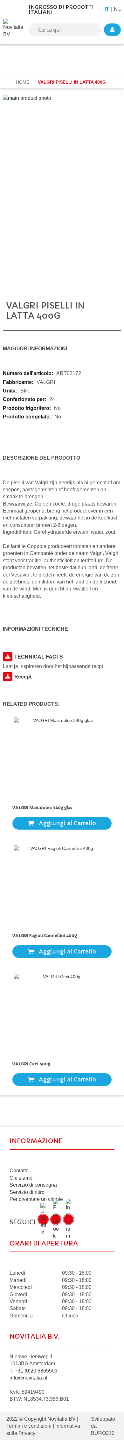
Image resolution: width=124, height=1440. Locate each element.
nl (117, 9)
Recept (22, 676)
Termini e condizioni (29, 1426)
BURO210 (102, 1433)
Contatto (19, 1170)
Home (23, 82)
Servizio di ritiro (27, 1192)
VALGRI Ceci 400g (32, 1064)
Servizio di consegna (33, 1185)
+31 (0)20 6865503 (36, 1370)
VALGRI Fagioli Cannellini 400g (45, 935)
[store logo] (14, 30)
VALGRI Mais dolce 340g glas (42, 807)
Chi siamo (21, 1178)
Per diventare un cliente (36, 1199)
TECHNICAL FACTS (39, 656)
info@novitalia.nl (28, 1377)
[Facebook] (56, 1219)
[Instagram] (68, 1219)
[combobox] (65, 29)
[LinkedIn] (43, 1219)
